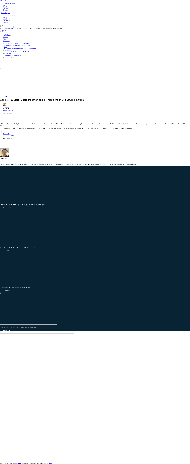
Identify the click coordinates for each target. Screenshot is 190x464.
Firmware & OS (7, 35)
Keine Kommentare (8, 110)
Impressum (6, 5)
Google (6, 134)
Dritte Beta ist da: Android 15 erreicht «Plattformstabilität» (18, 397)
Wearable (5, 37)
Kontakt (5, 7)
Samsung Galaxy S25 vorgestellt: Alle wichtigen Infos (17, 45)
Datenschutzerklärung (9, 3)
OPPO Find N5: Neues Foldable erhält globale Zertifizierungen (19, 48)
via (1, 131)
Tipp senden (6, 8)
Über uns (5, 10)
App (4, 38)
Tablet (4, 39)
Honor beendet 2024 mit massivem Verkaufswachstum (17, 52)
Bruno (7, 107)
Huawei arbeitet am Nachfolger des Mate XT (14, 55)
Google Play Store (8, 135)
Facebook (73, 124)
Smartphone (6, 34)
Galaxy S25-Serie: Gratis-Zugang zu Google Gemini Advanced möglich (22, 279)
